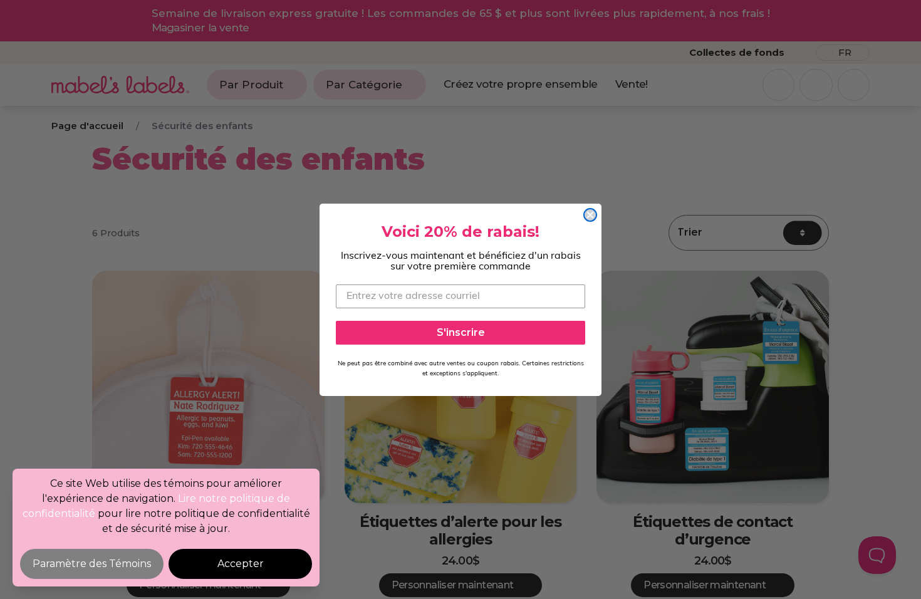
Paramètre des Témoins (92, 564)
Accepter (240, 564)
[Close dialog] (590, 215)
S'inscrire (461, 332)
